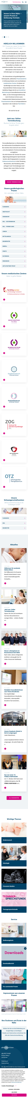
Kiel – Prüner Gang (8, 226)
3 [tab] (6, 37)
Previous (4, 1006)
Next (24, 1006)
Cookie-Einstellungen (8, 1086)
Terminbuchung (17, 2)
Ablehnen (14, 1092)
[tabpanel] (14, 13)
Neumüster (6, 528)
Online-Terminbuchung (14, 182)
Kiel (4, 523)
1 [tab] (2, 37)
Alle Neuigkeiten (14, 798)
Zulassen (14, 1095)
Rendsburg (6, 261)
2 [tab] (4, 37)
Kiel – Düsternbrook (9, 221)
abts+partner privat (9, 266)
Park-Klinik (21, 104)
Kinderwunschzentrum (8, 161)
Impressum (4, 1061)
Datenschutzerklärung (16, 1082)
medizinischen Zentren (10, 83)
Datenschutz (5, 1063)
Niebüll (5, 246)
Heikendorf (6, 216)
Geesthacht (6, 211)
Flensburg (6, 206)
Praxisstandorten (21, 78)
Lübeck (5, 231)
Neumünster (6, 241)
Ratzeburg (6, 256)
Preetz (5, 251)
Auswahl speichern (13, 1089)
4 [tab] (8, 37)
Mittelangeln (7, 236)
